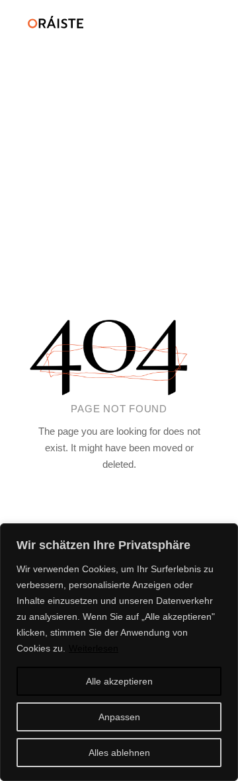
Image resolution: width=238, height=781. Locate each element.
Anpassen (119, 717)
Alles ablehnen (119, 752)
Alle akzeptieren (119, 681)
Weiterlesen (93, 648)
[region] (119, 652)
